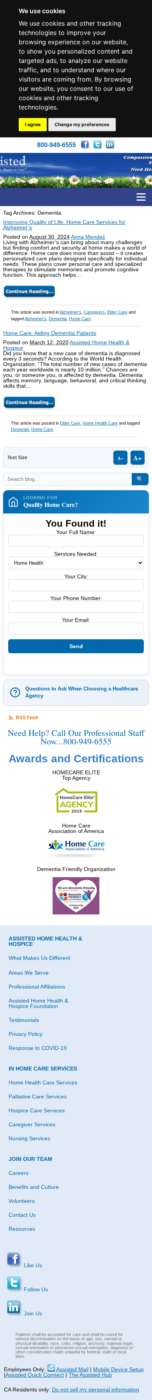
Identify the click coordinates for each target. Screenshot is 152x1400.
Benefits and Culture (34, 1187)
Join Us (32, 1313)
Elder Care (117, 312)
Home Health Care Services (43, 1082)
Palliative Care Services (38, 1096)
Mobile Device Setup (118, 1369)
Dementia (58, 318)
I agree (33, 124)
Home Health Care (100, 423)
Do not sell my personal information (95, 1389)
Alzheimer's (70, 312)
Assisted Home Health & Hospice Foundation (38, 1003)
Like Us (32, 1265)
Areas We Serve (29, 973)
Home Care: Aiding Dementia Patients (49, 333)
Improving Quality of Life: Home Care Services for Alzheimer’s (64, 225)
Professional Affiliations (37, 987)
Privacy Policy (25, 1034)
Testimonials (24, 1020)
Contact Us (22, 1215)
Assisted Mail (71, 1369)
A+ (137, 458)
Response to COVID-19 (38, 1048)
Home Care (80, 318)
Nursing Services (29, 1138)
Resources (22, 1229)
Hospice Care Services (37, 1110)
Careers (18, 1173)
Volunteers (22, 1201)
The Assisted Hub (90, 1375)
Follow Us (35, 1289)
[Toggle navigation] (141, 197)
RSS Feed (27, 717)
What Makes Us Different (39, 958)
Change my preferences (82, 124)
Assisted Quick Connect (34, 1375)
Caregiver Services (32, 1124)
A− (120, 457)
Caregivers (94, 312)
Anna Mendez (88, 237)
